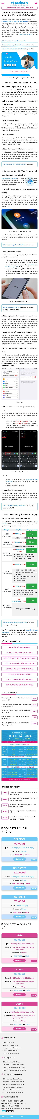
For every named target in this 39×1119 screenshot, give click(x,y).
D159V (19, 1003)
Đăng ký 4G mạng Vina (10, 1045)
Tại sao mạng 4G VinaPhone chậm (14, 164)
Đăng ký (32, 534)
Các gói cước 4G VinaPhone (12, 1048)
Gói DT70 (19, 897)
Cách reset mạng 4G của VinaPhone (14, 245)
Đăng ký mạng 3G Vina (9, 178)
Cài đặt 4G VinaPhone (10, 1050)
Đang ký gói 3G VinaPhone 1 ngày (14, 1067)
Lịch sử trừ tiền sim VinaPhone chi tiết (13, 41)
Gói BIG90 (19, 839)
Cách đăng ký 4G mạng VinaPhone (14, 505)
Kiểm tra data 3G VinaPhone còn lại (14, 1070)
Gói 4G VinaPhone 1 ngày (11, 1053)
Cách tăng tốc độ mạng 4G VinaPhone (15, 21)
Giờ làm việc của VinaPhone (12, 307)
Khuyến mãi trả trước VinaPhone (13, 1084)
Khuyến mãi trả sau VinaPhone (13, 1087)
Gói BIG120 (19, 868)
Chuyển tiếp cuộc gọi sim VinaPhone (13, 49)
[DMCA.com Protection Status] (8, 1111)
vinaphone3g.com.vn (25, 34)
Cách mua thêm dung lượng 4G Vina (15, 622)
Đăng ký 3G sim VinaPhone (11, 1062)
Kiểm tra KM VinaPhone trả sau (13, 1090)
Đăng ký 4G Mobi (8, 1042)
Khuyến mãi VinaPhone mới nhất (13, 1081)
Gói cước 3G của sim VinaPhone (13, 1064)
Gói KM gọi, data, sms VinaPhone (13, 1092)
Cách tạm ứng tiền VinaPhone (12, 1079)
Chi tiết (33, 859)
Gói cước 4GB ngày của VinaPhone (13, 45)
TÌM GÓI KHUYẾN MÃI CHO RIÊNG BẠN (19, 8)
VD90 (19, 935)
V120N (19, 969)
